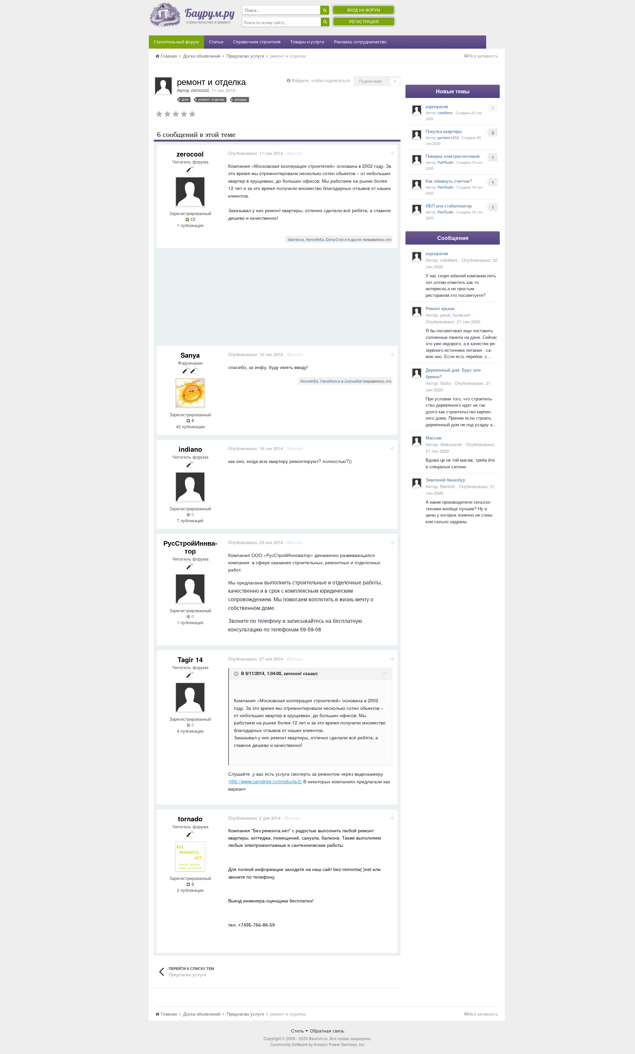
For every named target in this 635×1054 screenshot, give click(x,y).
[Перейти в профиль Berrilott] (417, 483)
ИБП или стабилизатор (449, 206)
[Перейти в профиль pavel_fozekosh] (417, 311)
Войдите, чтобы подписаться (321, 80)
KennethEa (315, 239)
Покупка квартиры (444, 131)
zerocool (200, 90)
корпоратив (437, 106)
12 (192, 219)
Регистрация (364, 21)
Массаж (434, 438)
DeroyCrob (335, 239)
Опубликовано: (255, 153)
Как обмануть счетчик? (449, 181)
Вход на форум (363, 10)
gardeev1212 (448, 137)
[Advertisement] (277, 299)
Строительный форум (176, 42)
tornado (190, 818)
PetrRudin (445, 162)
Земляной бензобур (445, 480)
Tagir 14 (190, 659)
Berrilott (447, 486)
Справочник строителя (256, 42)
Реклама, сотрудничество (360, 42)
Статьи (216, 42)
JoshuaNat (353, 381)
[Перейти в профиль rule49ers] (417, 110)
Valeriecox (296, 239)
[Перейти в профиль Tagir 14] (190, 697)
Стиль (298, 1030)
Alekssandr (451, 444)
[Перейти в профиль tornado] (190, 856)
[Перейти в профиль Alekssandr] (417, 441)
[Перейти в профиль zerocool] (163, 86)
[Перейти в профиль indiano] (190, 487)
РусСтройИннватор (190, 547)
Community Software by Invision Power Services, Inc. (317, 1044)
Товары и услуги (307, 42)
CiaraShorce (330, 381)
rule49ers (445, 112)
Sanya (190, 355)
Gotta (445, 383)
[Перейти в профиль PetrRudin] (417, 159)
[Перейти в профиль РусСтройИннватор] (190, 589)
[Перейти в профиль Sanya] (190, 393)
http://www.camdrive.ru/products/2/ (266, 781)
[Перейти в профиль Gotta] (417, 373)
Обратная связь (327, 1030)
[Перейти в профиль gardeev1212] (417, 135)
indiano (190, 449)
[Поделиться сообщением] (392, 153)
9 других (355, 239)
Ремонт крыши (440, 308)
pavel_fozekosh (455, 315)
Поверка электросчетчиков (453, 156)
